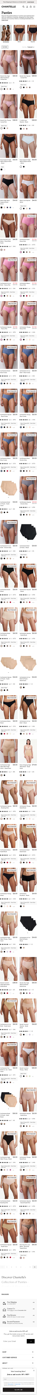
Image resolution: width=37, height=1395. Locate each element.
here (11, 1310)
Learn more (5, 20)
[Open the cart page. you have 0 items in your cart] (31, 6)
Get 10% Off (18, 1390)
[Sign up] (31, 1341)
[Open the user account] (27, 6)
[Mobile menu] (34, 6)
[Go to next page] (34, 1267)
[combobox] (28, 47)
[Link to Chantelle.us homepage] (9, 7)
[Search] (23, 6)
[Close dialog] (34, 1370)
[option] (1, 89)
